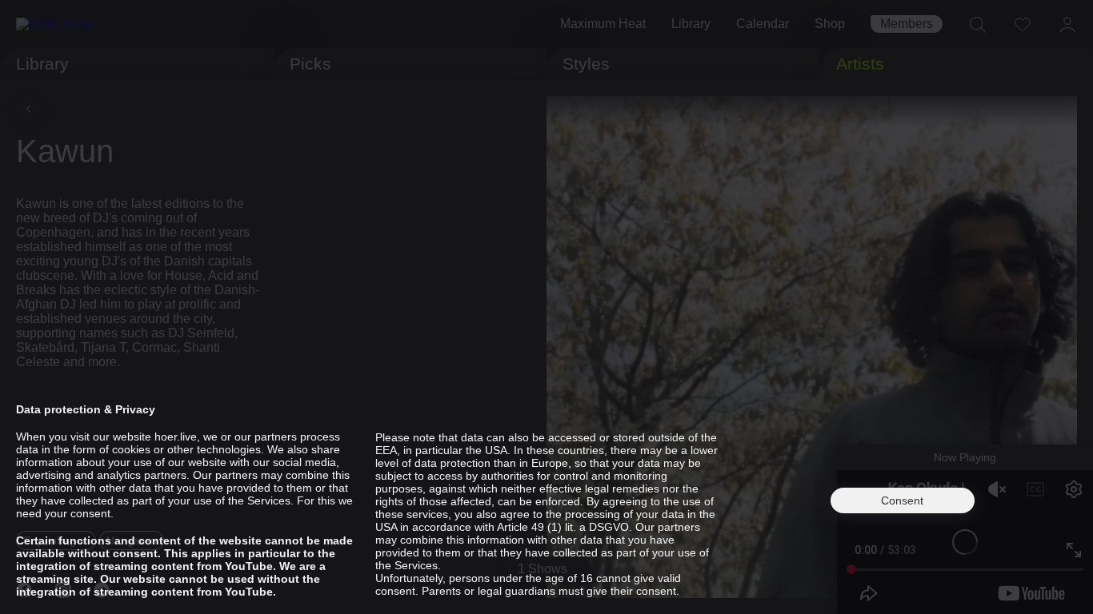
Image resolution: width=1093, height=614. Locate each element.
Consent (902, 500)
